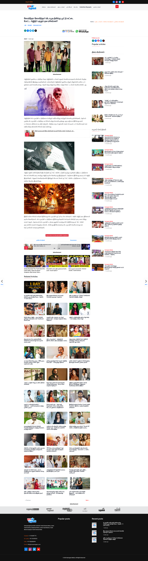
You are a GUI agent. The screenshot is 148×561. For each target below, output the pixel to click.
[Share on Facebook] (28, 30)
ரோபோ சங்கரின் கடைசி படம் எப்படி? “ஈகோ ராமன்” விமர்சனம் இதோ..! (114, 115)
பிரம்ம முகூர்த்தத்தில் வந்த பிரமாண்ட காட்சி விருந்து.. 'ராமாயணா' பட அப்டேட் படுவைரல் (79, 449)
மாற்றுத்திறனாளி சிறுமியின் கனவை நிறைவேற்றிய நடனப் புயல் (56, 470)
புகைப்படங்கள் (97, 7)
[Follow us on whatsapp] (93, 41)
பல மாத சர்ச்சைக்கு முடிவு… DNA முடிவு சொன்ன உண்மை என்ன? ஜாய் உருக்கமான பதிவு (34, 362)
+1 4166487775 (32, 535)
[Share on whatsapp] (25, 30)
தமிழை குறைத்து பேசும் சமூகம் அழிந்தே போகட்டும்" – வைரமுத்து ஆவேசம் (57, 361)
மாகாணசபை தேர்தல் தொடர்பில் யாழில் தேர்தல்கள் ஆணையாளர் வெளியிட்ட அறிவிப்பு (113, 253)
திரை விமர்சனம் (52, 7)
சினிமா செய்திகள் (108, 21)
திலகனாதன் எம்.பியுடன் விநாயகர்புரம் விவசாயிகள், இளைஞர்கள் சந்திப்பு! (114, 152)
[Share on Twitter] (30, 30)
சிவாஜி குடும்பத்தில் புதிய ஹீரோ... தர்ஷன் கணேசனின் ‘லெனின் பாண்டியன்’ (78, 471)
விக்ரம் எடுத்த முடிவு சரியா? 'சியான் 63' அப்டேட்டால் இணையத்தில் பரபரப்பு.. (79, 427)
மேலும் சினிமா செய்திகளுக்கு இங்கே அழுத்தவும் (57, 235)
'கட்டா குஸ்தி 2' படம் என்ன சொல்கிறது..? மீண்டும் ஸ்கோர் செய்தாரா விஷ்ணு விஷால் (112, 59)
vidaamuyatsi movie (37, 25)
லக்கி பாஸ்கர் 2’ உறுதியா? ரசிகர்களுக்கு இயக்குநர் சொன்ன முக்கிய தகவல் (79, 361)
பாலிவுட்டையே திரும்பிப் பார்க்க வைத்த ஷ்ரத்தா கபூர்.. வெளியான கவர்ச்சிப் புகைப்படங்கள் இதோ (56, 428)
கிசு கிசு (76, 7)
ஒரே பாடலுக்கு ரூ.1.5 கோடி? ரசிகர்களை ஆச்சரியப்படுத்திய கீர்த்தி (79, 296)
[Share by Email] (36, 30)
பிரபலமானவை (73, 240)
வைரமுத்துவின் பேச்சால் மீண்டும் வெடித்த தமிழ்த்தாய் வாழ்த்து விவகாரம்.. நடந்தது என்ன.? (34, 428)
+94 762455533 (33, 538)
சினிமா (44, 7)
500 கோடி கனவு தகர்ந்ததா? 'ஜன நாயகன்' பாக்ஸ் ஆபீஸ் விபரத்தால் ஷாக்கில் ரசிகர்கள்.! (55, 449)
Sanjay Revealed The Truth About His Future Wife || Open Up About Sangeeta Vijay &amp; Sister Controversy (34, 270)
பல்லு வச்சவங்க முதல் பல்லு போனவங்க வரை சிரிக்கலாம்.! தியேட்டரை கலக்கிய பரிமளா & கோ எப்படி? (113, 88)
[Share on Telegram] (33, 30)
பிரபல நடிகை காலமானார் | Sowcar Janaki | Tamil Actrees (77, 269)
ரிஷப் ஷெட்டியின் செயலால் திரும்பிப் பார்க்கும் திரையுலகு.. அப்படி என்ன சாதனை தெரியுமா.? (56, 384)
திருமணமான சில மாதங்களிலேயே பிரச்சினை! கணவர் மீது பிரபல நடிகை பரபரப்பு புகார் (33, 340)
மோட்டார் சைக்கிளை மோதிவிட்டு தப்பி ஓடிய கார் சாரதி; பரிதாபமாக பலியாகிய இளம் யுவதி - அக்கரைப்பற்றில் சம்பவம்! (114, 197)
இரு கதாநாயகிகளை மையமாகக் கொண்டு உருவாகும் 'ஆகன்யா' (55, 296)
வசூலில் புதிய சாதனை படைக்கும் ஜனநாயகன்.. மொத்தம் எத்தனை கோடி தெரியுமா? (57, 319)
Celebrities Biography (85, 7)
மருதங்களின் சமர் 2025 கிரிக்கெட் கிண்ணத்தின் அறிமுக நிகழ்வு (113, 166)
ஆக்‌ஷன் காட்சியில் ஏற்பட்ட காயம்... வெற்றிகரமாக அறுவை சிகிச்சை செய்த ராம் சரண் (34, 471)
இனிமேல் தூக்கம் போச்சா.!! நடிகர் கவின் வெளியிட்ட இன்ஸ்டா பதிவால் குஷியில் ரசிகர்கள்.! (79, 406)
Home (92, 21)
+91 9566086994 (31, 541)
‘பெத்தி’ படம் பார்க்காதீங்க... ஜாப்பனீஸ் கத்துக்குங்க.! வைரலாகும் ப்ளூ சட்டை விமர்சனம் (114, 102)
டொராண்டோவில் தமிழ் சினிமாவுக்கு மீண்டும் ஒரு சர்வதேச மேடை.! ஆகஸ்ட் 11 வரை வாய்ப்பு (34, 297)
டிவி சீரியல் (69, 7)
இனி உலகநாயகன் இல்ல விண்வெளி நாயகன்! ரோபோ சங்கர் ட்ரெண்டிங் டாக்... (54, 131)
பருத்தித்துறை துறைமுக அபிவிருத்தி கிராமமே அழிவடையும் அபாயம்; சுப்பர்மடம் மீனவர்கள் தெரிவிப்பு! (114, 210)
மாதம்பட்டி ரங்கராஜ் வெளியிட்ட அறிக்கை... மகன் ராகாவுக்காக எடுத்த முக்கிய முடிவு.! (34, 406)
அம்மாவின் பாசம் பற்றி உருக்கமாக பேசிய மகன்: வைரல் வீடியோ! (56, 269)
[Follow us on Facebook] (96, 41)
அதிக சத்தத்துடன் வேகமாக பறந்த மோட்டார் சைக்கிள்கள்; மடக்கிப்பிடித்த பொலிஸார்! (114, 181)
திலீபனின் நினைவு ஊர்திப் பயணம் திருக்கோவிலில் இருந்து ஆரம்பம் (113, 238)
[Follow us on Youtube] (103, 41)
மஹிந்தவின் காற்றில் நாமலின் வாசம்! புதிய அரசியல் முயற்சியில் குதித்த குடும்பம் (114, 224)
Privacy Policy (27, 532)
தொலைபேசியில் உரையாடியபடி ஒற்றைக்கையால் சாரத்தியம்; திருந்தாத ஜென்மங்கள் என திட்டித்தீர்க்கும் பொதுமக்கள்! (112, 139)
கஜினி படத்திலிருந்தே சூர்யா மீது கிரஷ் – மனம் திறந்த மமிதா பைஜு (79, 318)
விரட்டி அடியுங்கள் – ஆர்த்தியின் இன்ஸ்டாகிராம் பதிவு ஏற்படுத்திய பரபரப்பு (57, 339)
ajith (25, 25)
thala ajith (30, 25)
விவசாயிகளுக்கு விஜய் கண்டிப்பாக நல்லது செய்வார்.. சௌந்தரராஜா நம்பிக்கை (55, 493)
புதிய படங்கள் (61, 7)
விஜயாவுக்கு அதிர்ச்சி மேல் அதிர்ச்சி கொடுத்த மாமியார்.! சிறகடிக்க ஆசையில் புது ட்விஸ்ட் (78, 340)
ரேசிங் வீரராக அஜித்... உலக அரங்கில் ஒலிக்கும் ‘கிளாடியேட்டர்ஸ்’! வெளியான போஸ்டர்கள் (34, 319)
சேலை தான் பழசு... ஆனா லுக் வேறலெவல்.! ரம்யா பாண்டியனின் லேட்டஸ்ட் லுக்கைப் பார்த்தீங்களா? (55, 406)
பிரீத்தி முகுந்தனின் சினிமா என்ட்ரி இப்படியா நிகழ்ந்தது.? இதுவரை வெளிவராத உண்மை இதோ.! (78, 384)
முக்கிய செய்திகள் (119, 21)
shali (25, 39)
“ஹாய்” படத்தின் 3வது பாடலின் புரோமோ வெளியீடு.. (34, 383)
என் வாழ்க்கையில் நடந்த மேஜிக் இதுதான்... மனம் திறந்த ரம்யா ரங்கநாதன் (77, 493)
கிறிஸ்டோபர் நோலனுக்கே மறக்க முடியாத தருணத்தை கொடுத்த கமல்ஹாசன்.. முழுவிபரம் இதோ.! (34, 449)
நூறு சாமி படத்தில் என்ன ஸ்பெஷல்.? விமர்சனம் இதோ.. (114, 72)
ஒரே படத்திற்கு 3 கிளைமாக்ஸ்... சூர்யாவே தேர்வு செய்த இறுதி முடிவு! (33, 492)
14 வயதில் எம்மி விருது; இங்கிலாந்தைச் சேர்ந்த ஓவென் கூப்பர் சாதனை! (114, 267)
